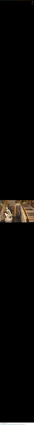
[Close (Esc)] (32, 1)
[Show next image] (32, 211)
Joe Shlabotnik (10, 424)
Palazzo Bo (4, 423)
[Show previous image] (2, 211)
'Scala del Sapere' (4, 424)
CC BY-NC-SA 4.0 (21, 424)
